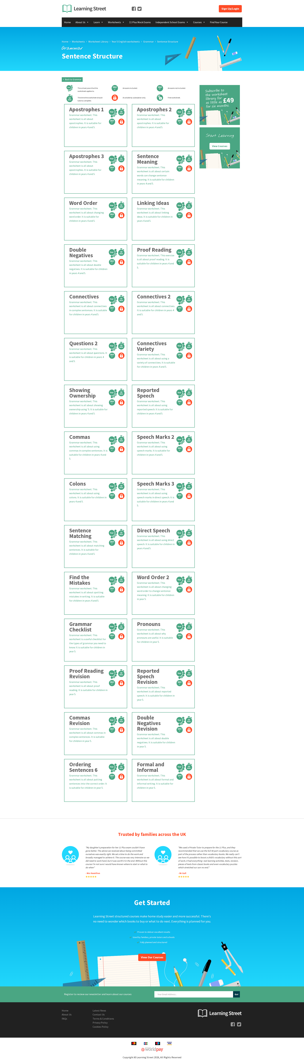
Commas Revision (79, 720)
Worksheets (114, 22)
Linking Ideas (153, 203)
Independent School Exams (170, 22)
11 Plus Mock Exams (140, 22)
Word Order (83, 203)
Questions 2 (83, 343)
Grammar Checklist (80, 627)
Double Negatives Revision (149, 723)
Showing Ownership (82, 393)
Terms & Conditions (103, 1018)
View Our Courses (152, 957)
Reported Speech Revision (148, 676)
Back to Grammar (73, 79)
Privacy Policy (100, 1022)
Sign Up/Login (230, 8)
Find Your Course (219, 22)
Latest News (99, 1010)
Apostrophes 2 (154, 109)
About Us (80, 22)
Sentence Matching (80, 533)
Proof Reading (154, 249)
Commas (79, 436)
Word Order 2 (153, 577)
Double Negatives (81, 252)
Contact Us (99, 1014)
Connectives (84, 296)
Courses (197, 22)
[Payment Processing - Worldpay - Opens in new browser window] (152, 1048)
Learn (97, 22)
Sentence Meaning (148, 159)
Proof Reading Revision (86, 673)
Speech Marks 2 (155, 436)
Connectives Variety (152, 346)
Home (67, 22)
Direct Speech (153, 530)
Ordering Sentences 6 (83, 767)
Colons (77, 483)
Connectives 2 (154, 296)
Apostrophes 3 (86, 156)
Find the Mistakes (79, 580)
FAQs (64, 1018)
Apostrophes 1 (86, 109)
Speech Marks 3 (155, 483)
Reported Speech (148, 393)
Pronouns (148, 624)
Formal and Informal (150, 767)
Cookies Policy (100, 1026)
